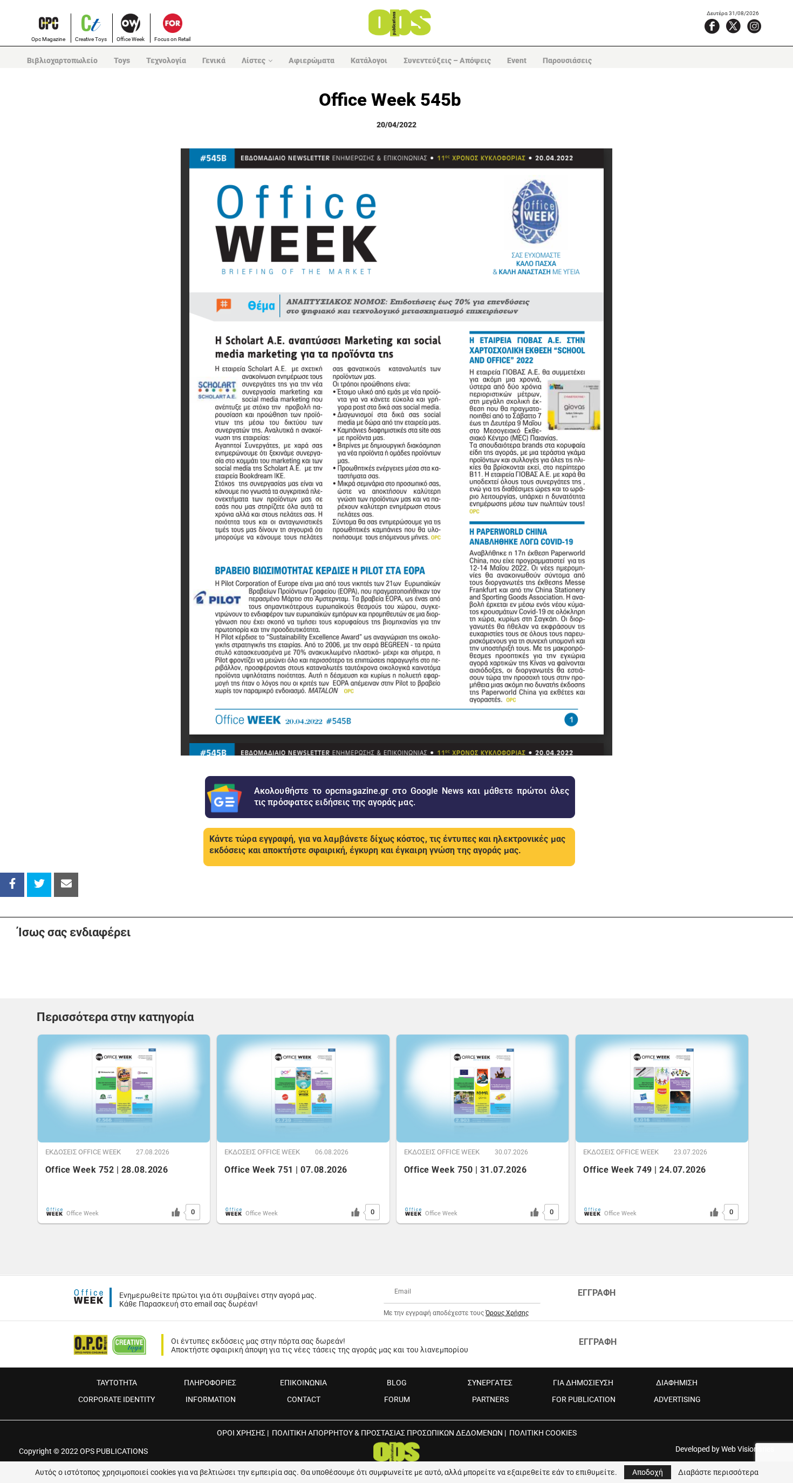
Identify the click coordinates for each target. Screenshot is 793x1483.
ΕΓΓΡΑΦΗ (597, 1293)
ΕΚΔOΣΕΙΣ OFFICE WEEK (83, 1152)
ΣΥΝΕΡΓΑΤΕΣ (490, 1382)
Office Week (131, 39)
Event (517, 60)
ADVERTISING (677, 1399)
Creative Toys (91, 39)
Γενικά (213, 60)
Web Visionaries (747, 1449)
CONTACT (303, 1399)
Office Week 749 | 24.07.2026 (644, 1170)
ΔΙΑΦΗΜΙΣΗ (677, 1382)
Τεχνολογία (166, 60)
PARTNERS (490, 1399)
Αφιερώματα (311, 60)
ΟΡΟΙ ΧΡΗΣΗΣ (241, 1432)
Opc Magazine (48, 39)
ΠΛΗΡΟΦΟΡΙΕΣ (210, 1382)
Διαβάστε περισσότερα (718, 1472)
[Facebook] (712, 26)
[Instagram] (754, 26)
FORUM (397, 1399)
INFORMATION (211, 1399)
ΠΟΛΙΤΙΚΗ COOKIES (543, 1432)
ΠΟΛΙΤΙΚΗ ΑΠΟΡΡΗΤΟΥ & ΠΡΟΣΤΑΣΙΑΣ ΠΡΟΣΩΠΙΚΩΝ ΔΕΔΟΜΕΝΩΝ (387, 1432)
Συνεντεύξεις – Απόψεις (447, 60)
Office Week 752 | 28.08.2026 (106, 1170)
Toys (122, 60)
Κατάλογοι (369, 60)
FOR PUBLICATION (584, 1399)
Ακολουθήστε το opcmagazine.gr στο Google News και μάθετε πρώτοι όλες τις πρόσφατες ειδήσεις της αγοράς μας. (411, 796)
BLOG (397, 1382)
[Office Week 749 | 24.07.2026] (662, 1088)
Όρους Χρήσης (507, 1313)
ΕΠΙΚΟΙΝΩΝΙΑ (303, 1382)
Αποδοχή (647, 1472)
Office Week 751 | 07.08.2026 (285, 1170)
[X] (733, 26)
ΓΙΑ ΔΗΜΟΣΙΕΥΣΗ (583, 1382)
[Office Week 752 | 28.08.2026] (124, 1088)
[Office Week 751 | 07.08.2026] (303, 1088)
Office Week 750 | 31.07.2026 (465, 1170)
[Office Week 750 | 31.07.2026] (482, 1088)
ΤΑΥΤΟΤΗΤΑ (117, 1382)
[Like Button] (175, 1212)
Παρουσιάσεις (567, 60)
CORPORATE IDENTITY (116, 1399)
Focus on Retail (172, 39)
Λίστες (253, 60)
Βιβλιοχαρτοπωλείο (62, 60)
